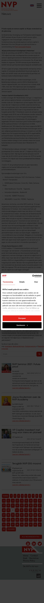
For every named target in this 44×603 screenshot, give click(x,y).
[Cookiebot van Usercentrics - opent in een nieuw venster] (32, 276)
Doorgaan (22, 318)
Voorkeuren (20, 325)
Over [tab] (36, 282)
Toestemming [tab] (8, 282)
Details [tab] (22, 282)
